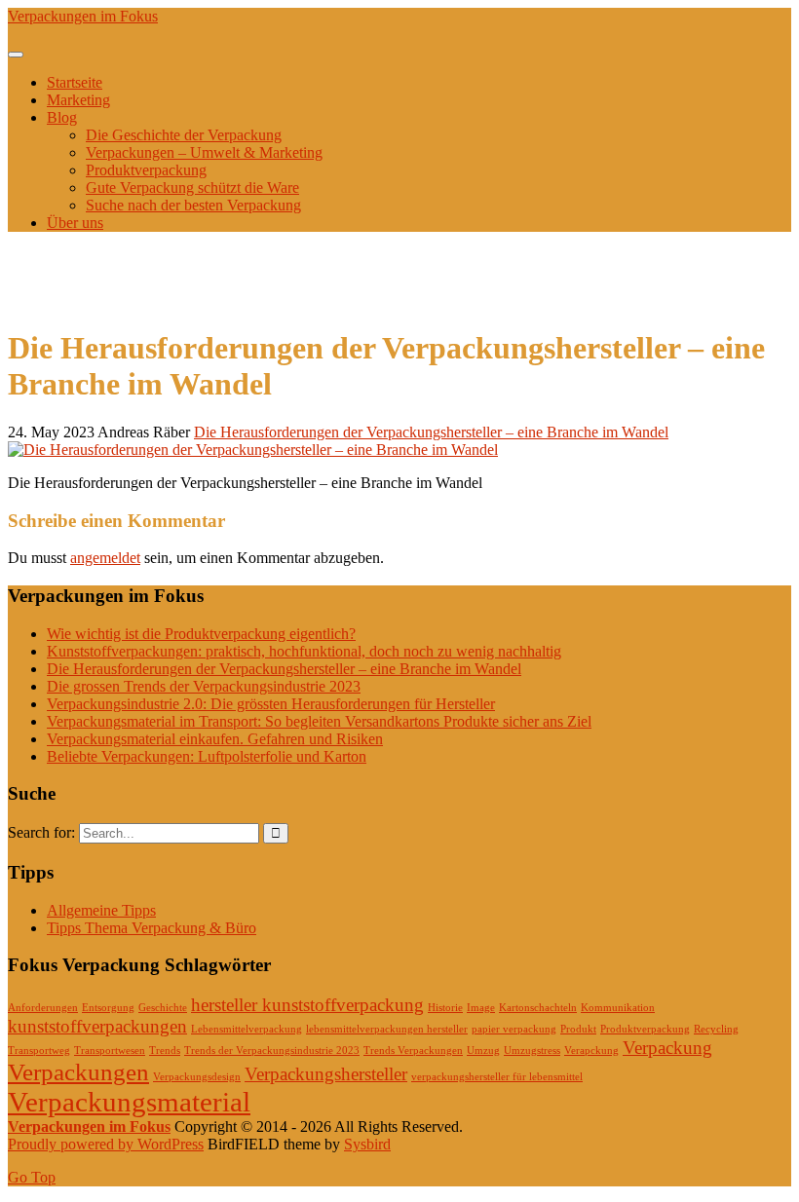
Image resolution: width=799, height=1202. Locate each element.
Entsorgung (108, 1007)
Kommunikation (618, 1007)
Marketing (78, 100)
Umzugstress (532, 1050)
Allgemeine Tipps (101, 910)
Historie (445, 1007)
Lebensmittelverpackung (246, 1029)
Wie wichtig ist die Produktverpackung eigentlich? (201, 633)
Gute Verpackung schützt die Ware (192, 187)
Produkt (578, 1029)
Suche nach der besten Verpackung (193, 205)
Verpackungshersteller (326, 1074)
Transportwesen (109, 1050)
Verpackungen (78, 1072)
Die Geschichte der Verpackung (184, 135)
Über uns (75, 222)
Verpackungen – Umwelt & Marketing (204, 152)
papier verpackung (514, 1029)
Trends (164, 1050)
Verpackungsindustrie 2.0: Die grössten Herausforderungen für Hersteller (271, 703)
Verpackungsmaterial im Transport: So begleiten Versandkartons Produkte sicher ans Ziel (319, 721)
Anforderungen (43, 1007)
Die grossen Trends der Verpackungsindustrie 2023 (204, 686)
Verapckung (591, 1050)
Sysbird (367, 1144)
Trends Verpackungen (413, 1050)
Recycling (716, 1029)
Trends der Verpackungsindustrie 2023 (272, 1050)
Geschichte (162, 1007)
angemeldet (105, 557)
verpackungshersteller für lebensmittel (497, 1076)
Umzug (483, 1050)
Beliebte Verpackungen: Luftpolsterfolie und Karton (206, 756)
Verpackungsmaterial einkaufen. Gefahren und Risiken (215, 739)
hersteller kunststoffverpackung (307, 1005)
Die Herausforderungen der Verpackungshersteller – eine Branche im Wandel (431, 432)
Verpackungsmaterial (129, 1101)
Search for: (41, 832)
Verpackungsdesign (197, 1076)
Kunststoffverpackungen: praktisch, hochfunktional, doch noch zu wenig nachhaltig (304, 651)
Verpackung (667, 1047)
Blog (62, 117)
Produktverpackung (146, 170)
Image (481, 1007)
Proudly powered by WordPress (106, 1144)
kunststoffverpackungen (97, 1026)
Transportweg (39, 1050)
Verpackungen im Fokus (83, 16)
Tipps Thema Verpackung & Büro (151, 928)
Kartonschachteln (538, 1007)
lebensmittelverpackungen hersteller (387, 1029)
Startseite (74, 82)
